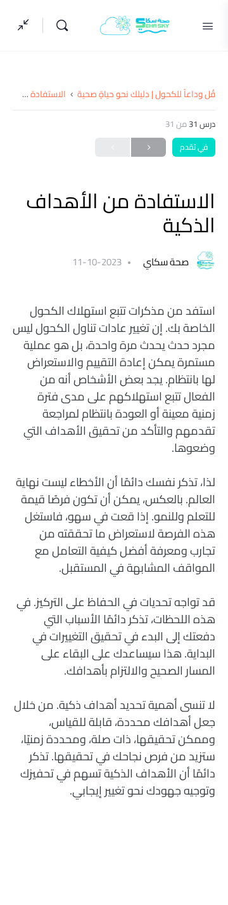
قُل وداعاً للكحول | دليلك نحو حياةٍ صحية (146, 94)
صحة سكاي (165, 262)
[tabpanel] (114, 550)
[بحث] (59, 25)
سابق (148, 147)
